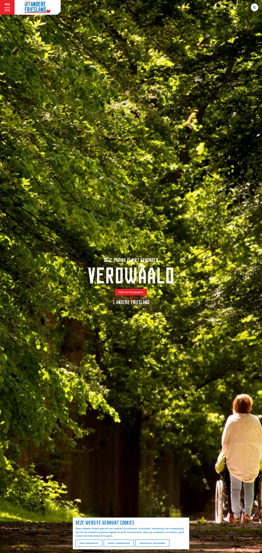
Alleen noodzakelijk (119, 543)
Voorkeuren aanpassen (152, 543)
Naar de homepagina (131, 292)
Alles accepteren (88, 543)
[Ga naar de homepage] (37, 7)
